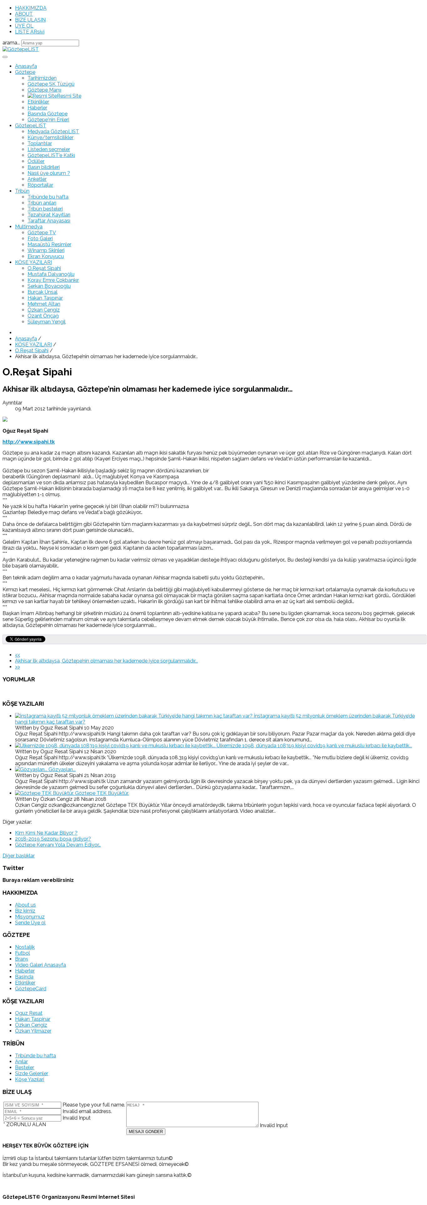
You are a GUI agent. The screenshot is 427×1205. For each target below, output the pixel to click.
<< (17, 655)
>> (17, 667)
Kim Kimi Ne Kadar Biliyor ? (46, 833)
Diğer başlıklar (19, 856)
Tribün (22, 191)
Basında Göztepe (48, 114)
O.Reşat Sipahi (44, 268)
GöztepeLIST (30, 126)
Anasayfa (26, 66)
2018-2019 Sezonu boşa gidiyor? (53, 839)
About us (25, 905)
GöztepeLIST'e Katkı (51, 155)
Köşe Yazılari (29, 1079)
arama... (11, 43)
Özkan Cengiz (44, 310)
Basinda (24, 977)
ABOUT (24, 14)
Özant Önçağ (43, 316)
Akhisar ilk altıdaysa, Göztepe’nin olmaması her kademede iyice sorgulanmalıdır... (106, 661)
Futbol (22, 953)
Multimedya (29, 227)
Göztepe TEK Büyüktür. (102, 793)
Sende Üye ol (30, 923)
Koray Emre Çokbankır (53, 280)
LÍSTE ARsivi (29, 32)
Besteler (24, 1067)
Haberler (37, 108)
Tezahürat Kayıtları (49, 215)
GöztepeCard (30, 989)
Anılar (21, 1062)
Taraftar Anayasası (49, 221)
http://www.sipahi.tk (29, 442)
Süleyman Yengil (47, 322)
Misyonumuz (30, 917)
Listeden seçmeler (49, 149)
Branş (21, 959)
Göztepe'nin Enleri (48, 120)
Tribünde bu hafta (48, 197)
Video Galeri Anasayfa (40, 965)
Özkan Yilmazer (33, 1031)
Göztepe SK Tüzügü (51, 84)
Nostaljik (25, 947)
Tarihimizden (42, 78)
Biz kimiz (25, 911)
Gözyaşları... (62, 769)
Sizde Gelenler (31, 1073)
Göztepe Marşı (44, 90)
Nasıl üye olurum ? (49, 173)
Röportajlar (40, 185)
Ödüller (36, 161)
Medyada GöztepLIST (53, 132)
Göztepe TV (42, 233)
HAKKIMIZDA (31, 8)
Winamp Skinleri (46, 250)
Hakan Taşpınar (45, 298)
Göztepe (25, 72)
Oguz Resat (29, 1013)
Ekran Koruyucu (46, 256)
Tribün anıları (42, 203)
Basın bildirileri (44, 167)
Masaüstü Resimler (49, 244)
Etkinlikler (38, 102)
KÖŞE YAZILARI (33, 262)
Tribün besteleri (45, 209)
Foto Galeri (40, 239)
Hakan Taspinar (32, 1019)
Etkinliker (25, 983)
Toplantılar (40, 143)
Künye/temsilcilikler (50, 137)
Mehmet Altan (44, 304)
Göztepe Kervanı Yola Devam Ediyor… (58, 845)
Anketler (37, 179)
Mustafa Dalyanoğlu (51, 274)
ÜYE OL (24, 26)
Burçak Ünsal (43, 292)
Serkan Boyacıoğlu (49, 286)
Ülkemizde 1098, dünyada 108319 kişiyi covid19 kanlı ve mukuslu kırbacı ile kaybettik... (314, 746)
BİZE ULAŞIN (30, 20)
